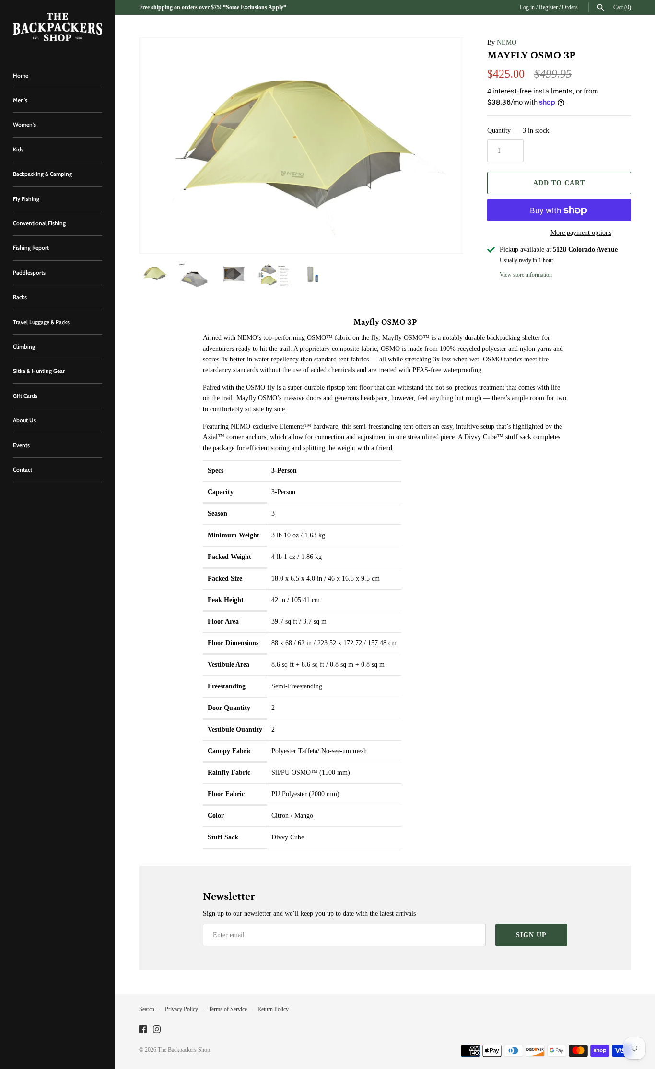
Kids (18, 149)
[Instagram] (157, 1030)
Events (21, 445)
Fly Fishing (26, 199)
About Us (24, 420)
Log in (527, 7)
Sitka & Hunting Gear (39, 371)
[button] (442, 145)
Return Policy (273, 1009)
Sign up (531, 935)
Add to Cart (559, 182)
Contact (22, 469)
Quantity (518, 130)
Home (20, 75)
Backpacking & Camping (42, 174)
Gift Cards (25, 396)
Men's (20, 100)
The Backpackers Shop (184, 1049)
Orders (570, 7)
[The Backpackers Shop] (57, 27)
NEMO (506, 42)
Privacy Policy (181, 1009)
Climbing (24, 346)
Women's (24, 124)
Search (146, 1009)
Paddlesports (29, 272)
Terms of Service (228, 1009)
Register (548, 7)
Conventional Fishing (39, 223)
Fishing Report (31, 247)
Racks (20, 297)
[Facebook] (143, 1030)
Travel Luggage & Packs (41, 322)
